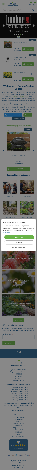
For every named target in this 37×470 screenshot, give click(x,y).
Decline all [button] (19, 242)
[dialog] (18, 235)
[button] (18, 247)
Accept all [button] (19, 237)
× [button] (33, 221)
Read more (6, 233)
